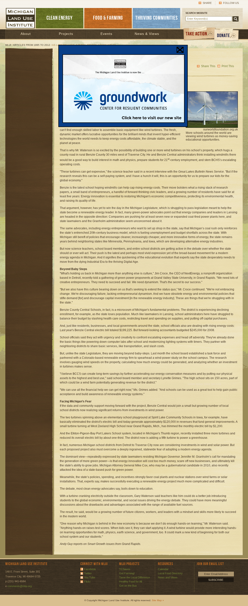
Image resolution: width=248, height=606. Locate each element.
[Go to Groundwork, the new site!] (123, 122)
